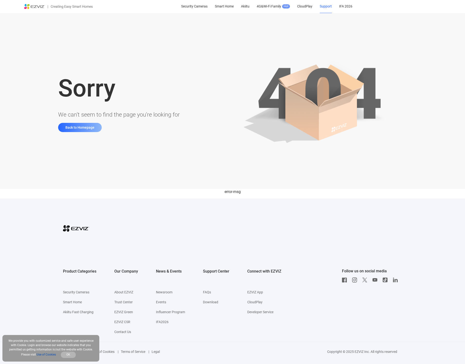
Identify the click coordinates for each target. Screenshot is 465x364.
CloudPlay (255, 302)
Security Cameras (76, 292)
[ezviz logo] (34, 6)
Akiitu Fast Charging (78, 312)
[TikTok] (386, 280)
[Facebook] (345, 280)
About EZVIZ (123, 292)
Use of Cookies (104, 352)
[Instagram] (355, 280)
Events (161, 302)
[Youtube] (376, 280)
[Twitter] (366, 280)
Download (210, 302)
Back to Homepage (79, 127)
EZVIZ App (255, 292)
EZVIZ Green (123, 312)
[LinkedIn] (396, 280)
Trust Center (123, 302)
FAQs (207, 292)
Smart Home (72, 302)
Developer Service (260, 312)
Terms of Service (133, 352)
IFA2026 (162, 322)
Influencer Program (170, 312)
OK (68, 354)
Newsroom (164, 292)
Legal (156, 352)
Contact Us (122, 332)
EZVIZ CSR (122, 322)
